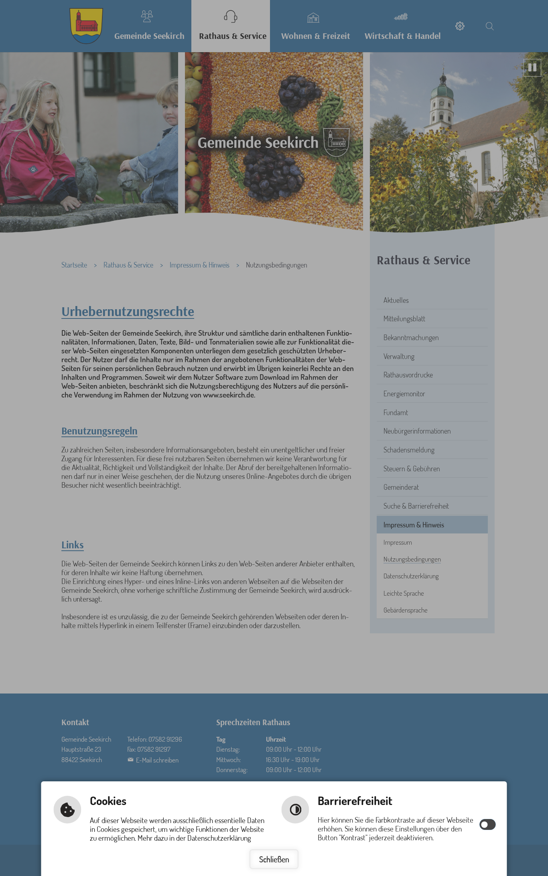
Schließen (274, 859)
